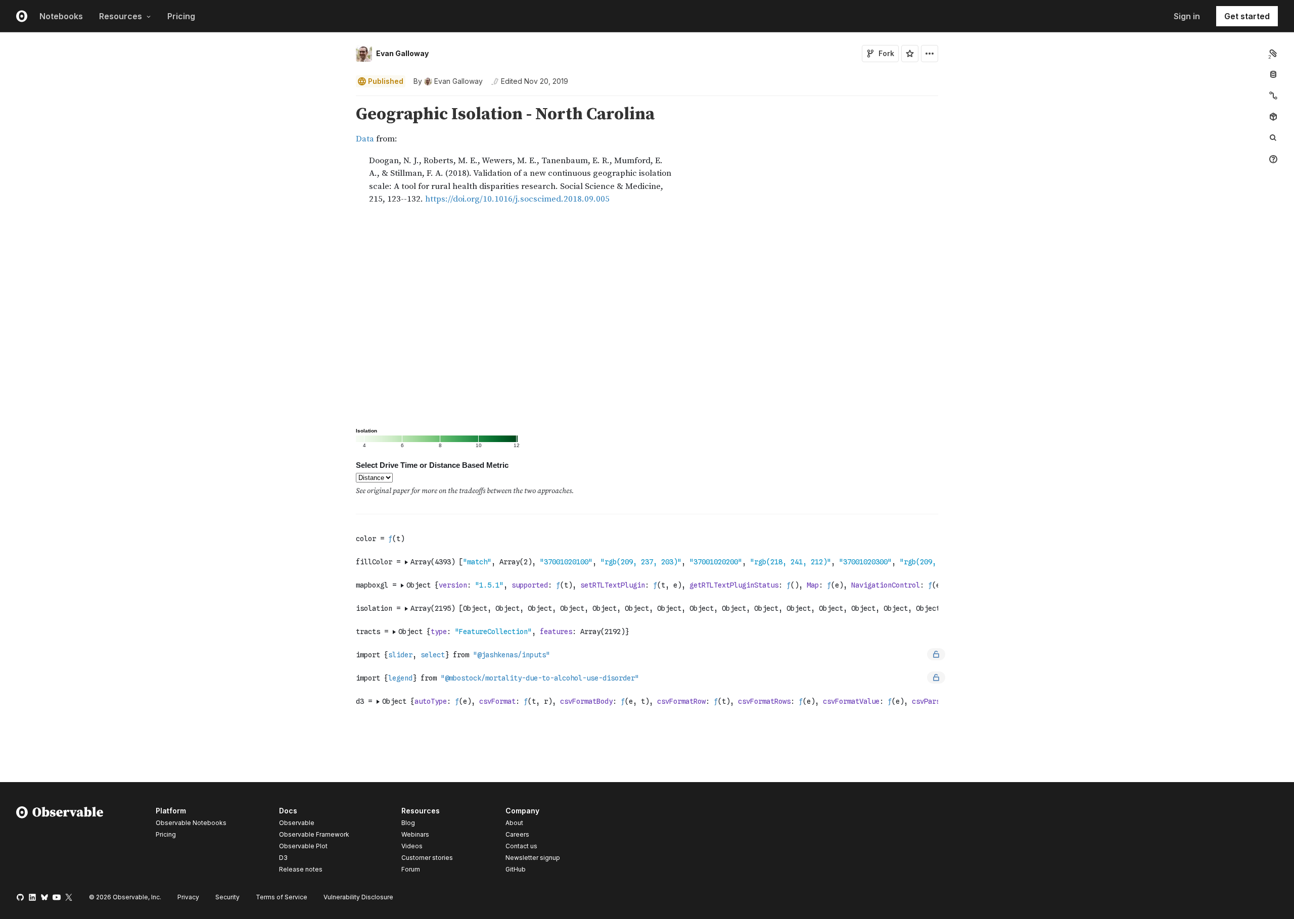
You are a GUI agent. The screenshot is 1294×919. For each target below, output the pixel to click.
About (514, 823)
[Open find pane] (1273, 138)
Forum (410, 869)
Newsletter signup (532, 857)
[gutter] (174, 155)
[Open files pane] (1273, 53)
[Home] (60, 841)
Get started (1247, 16)
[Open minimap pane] (1273, 95)
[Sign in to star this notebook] (909, 53)
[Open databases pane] (1273, 74)
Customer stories (427, 857)
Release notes (300, 869)
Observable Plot (303, 846)
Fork (886, 53)
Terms (281, 897)
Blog (408, 823)
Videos (412, 846)
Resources (120, 16)
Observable (296, 823)
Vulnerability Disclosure (358, 897)
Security (227, 897)
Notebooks (61, 16)
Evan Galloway (402, 53)
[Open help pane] (1273, 159)
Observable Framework (314, 834)
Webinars (415, 834)
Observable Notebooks (191, 823)
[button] (344, 100)
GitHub (515, 869)
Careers (517, 834)
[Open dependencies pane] (1273, 116)
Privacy (188, 897)
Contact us (521, 846)
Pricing (181, 16)
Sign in (1187, 16)
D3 (283, 857)
